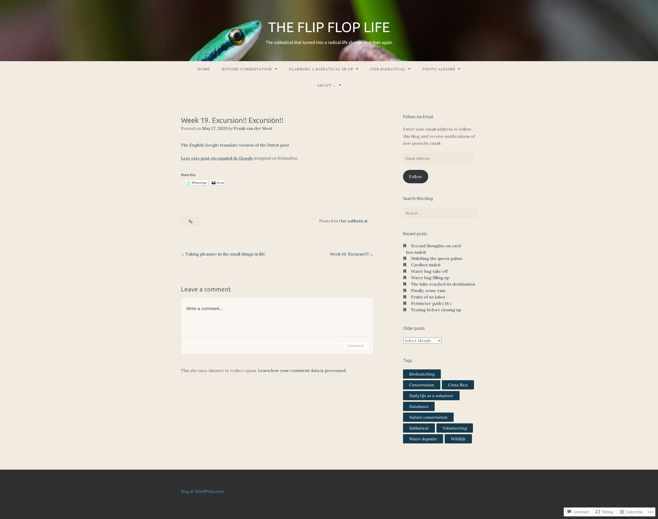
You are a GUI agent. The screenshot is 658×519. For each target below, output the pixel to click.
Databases (418, 406)
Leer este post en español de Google (217, 158)
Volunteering (455, 428)
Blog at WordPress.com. (203, 491)
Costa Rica (458, 384)
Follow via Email (418, 116)
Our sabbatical (387, 69)
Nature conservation (428, 417)
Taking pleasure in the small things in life (225, 254)
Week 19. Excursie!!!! (349, 254)
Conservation (421, 384)
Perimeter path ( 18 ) (431, 303)
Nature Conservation (247, 69)
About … (326, 85)
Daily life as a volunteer (431, 395)
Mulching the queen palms (436, 258)
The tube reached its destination (443, 284)
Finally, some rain (428, 290)
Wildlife (458, 438)
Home (204, 69)
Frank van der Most (253, 128)
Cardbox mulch (426, 264)
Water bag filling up (430, 277)
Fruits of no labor (428, 296)
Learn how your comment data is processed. (302, 370)
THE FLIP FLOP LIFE (329, 27)
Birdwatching (422, 374)
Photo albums (438, 69)
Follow (415, 176)
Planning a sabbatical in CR (321, 69)
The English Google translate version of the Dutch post (235, 145)
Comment (356, 345)
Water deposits (423, 438)
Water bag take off (429, 271)
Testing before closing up (436, 309)
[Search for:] (440, 213)
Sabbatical (419, 428)
